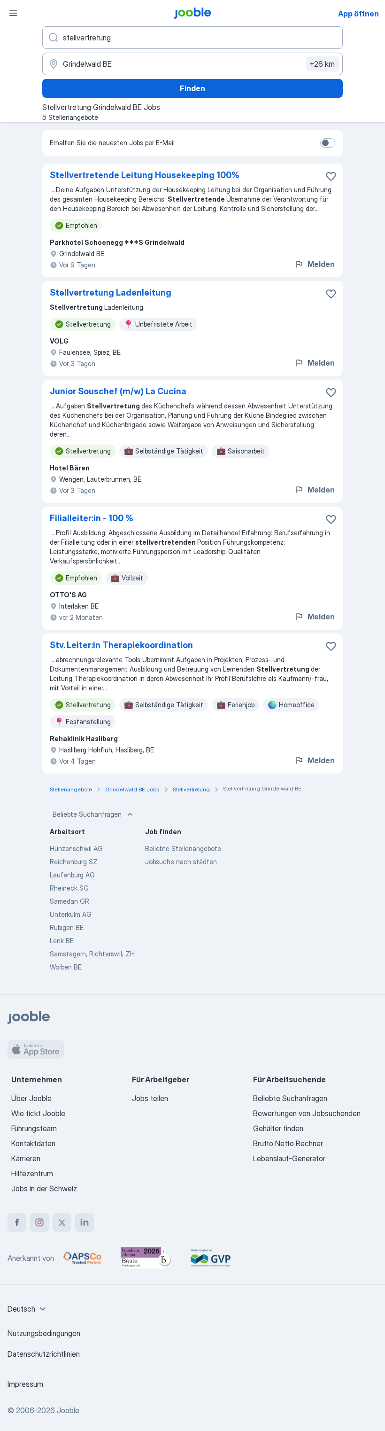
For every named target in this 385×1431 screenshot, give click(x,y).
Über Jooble (31, 1098)
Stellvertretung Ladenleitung (110, 292)
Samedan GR (69, 901)
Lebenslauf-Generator (289, 1158)
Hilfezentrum (32, 1173)
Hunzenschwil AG (76, 848)
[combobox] (28, 1308)
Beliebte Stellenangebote (183, 848)
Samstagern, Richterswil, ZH (92, 954)
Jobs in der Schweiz (44, 1188)
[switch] (327, 143)
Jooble (68, 1410)
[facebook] (17, 1222)
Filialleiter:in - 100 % (91, 518)
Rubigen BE (67, 927)
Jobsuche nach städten (181, 862)
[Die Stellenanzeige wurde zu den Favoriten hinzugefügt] (331, 176)
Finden (192, 88)
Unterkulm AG (71, 914)
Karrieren (25, 1158)
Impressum (25, 1384)
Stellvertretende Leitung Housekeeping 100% (144, 175)
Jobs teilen (150, 1098)
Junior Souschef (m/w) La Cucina (118, 391)
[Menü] (13, 13)
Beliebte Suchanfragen (87, 814)
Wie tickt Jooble (38, 1113)
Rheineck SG (69, 888)
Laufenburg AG (72, 875)
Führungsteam (34, 1128)
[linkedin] (84, 1222)
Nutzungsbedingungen (44, 1333)
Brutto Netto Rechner (288, 1143)
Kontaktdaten (33, 1143)
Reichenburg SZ (74, 862)
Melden (321, 264)
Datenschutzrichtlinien (44, 1354)
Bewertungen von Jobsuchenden (307, 1113)
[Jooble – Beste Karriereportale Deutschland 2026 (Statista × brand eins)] (146, 1258)
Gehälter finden (278, 1128)
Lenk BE (62, 941)
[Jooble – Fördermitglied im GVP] (211, 1258)
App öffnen (358, 13)
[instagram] (39, 1222)
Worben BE (66, 967)
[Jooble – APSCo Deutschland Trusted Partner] (82, 1258)
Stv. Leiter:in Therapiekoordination (121, 645)
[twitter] (62, 1222)
